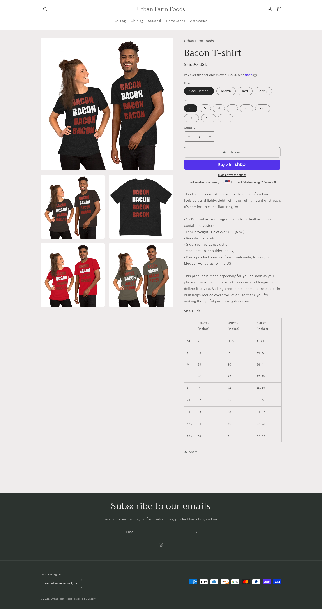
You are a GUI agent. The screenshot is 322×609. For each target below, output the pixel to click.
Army (263, 91)
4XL (208, 118)
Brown (226, 91)
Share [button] (193, 452)
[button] (45, 9)
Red (245, 91)
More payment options (232, 175)
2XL (262, 108)
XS (191, 108)
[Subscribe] (195, 532)
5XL (225, 118)
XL (246, 108)
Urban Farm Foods (61, 599)
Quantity (189, 127)
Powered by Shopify (85, 599)
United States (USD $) (59, 583)
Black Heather (199, 91)
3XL (191, 118)
